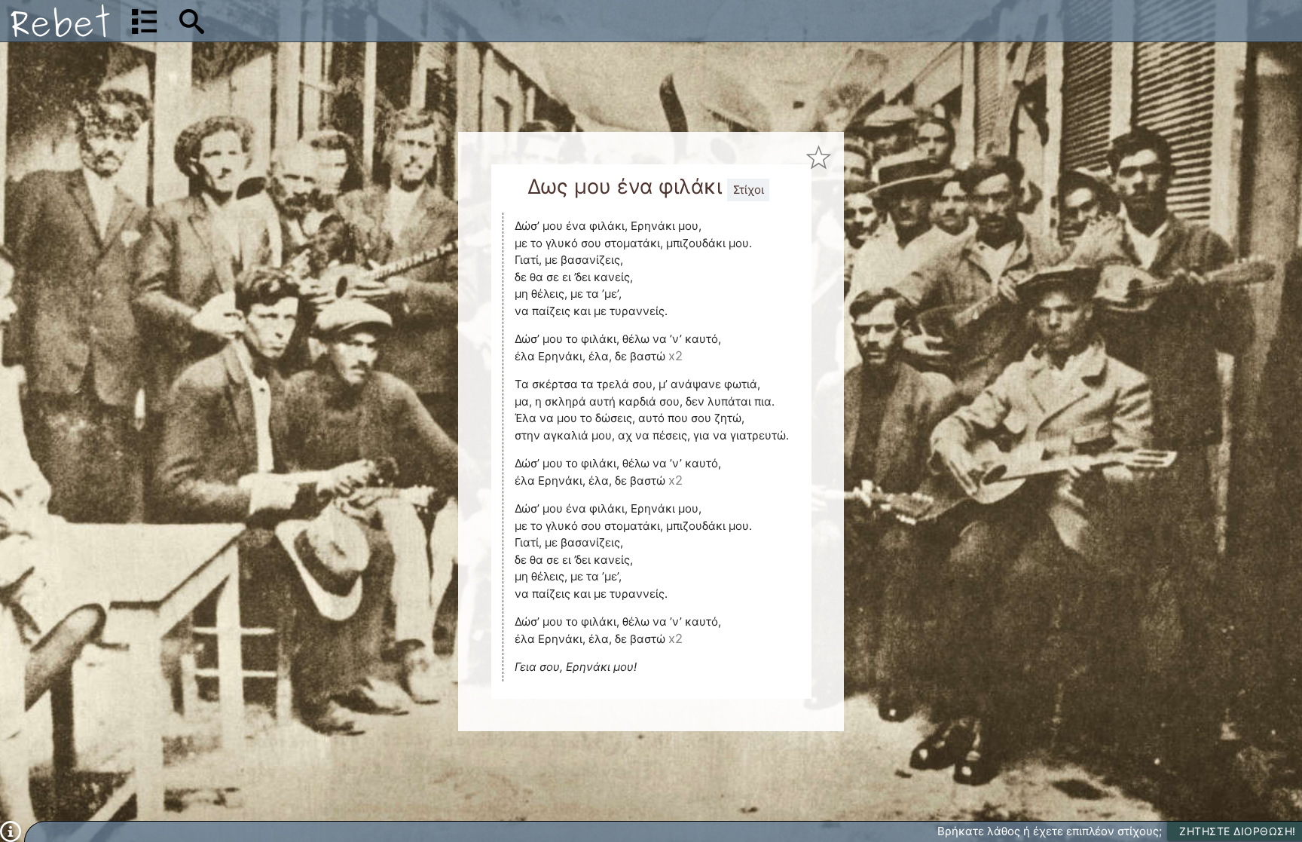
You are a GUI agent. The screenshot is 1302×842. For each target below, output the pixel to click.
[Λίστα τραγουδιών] (144, 21)
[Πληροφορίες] (10, 830)
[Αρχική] (60, 20)
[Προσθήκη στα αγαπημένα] (818, 157)
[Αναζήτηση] (191, 21)
